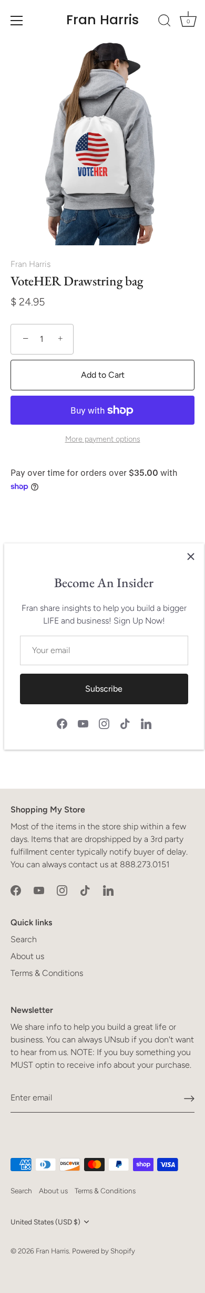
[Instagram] (104, 723)
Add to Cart (103, 375)
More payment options (102, 439)
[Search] (164, 22)
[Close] (190, 556)
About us (27, 956)
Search (24, 939)
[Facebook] (62, 723)
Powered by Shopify (103, 1251)
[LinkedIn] (146, 723)
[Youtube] (83, 723)
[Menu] (16, 20)
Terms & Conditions (47, 973)
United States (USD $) (45, 1222)
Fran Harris (102, 20)
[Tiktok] (125, 723)
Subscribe (103, 689)
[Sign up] (189, 1098)
